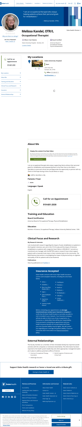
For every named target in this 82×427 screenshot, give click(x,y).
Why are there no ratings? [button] (10, 36)
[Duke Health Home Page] (9, 384)
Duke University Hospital (53, 61)
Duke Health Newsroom (49, 396)
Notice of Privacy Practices (29, 398)
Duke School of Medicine (70, 393)
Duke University (67, 398)
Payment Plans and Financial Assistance (30, 401)
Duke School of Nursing (69, 396)
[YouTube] (15, 397)
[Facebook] (3, 397)
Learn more (70, 156)
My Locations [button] (5, 73)
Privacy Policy (6, 425)
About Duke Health (48, 388)
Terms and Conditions (28, 408)
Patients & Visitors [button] (47, 3)
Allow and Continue (38, 159)
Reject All (61, 420)
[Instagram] (6, 397)
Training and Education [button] (7, 81)
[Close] (79, 420)
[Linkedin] (9, 397)
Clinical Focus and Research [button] (8, 86)
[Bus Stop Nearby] (39, 69)
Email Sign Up (46, 398)
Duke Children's (67, 390)
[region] (41, 420)
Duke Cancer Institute (69, 388)
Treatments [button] (28, 3)
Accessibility (25, 388)
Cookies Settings (61, 416)
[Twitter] (12, 397)
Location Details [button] (26, 45)
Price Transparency (27, 405)
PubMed (45, 263)
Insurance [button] (4, 90)
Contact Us (8, 390)
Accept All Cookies (61, 424)
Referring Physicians (48, 401)
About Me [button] (4, 77)
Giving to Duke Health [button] (40, 372)
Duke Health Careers (48, 393)
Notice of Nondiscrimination (30, 395)
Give (69, 3)
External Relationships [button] (7, 94)
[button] (79, 3)
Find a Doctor (20, 3)
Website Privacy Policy (28, 410)
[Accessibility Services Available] (35, 69)
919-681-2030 (49, 204)
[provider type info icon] (80, 30)
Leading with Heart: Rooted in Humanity (30, 391)
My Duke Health (60, 3)
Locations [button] (37, 3)
